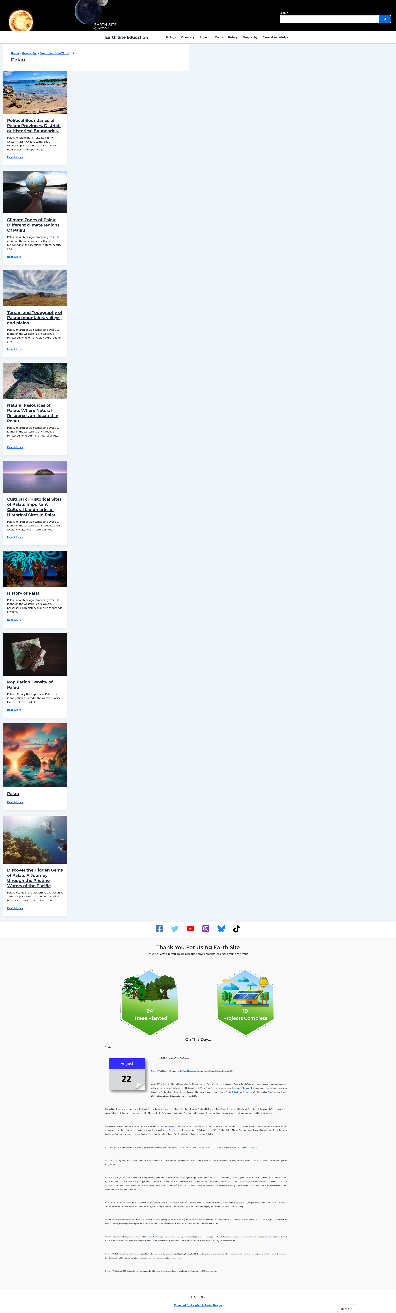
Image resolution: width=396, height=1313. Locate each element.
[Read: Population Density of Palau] (35, 654)
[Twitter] (175, 929)
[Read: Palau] (35, 755)
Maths (219, 37)
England (253, 1147)
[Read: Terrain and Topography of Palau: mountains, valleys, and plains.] (35, 287)
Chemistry (188, 37)
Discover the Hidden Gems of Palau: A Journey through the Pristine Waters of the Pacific (35, 878)
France (149, 1237)
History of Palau (24, 593)
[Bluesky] (221, 929)
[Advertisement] (358, 71)
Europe (246, 1088)
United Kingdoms (189, 1071)
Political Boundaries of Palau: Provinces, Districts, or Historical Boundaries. (35, 125)
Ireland (235, 1092)
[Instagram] (206, 929)
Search (284, 13)
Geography (250, 37)
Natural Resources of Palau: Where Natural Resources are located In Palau (32, 413)
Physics (204, 37)
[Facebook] (159, 929)
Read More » (15, 157)
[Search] (385, 19)
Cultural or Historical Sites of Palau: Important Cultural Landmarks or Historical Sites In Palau (34, 507)
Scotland (171, 1126)
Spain (270, 1237)
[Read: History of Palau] (35, 568)
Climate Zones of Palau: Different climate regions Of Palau (33, 225)
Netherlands (273, 1092)
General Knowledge (275, 37)
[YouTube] (190, 929)
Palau (13, 793)
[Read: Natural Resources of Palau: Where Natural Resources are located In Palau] (35, 380)
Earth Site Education (126, 37)
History (233, 37)
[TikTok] (237, 929)
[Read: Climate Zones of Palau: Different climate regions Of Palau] (35, 191)
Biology (171, 37)
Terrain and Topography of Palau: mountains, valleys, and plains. (34, 318)
